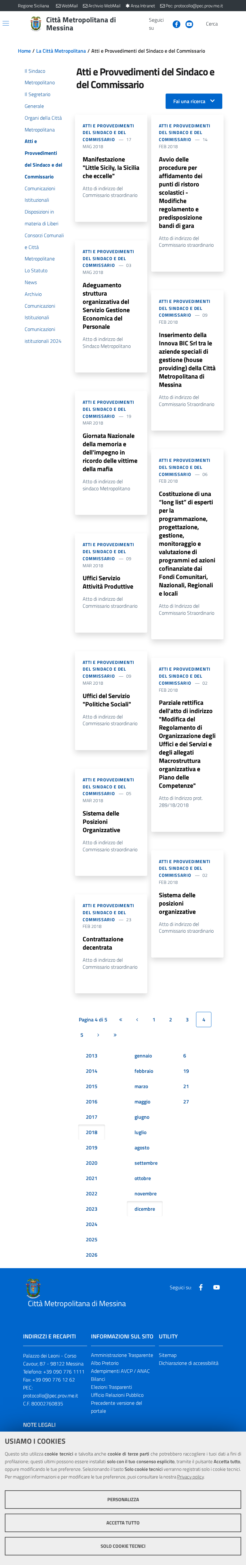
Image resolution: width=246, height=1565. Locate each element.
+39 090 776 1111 (64, 1371)
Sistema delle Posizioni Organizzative (101, 821)
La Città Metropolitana (61, 51)
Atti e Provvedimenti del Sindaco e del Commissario (108, 132)
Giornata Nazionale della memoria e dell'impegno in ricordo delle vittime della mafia (110, 452)
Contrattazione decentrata (103, 943)
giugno (142, 1117)
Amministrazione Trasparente (122, 1355)
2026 (91, 1255)
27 (186, 1101)
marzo (141, 1086)
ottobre (143, 1178)
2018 (91, 1132)
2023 (91, 1209)
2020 (91, 1163)
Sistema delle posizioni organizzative (177, 903)
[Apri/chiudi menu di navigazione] (6, 23)
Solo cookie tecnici (123, 1546)
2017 (91, 1117)
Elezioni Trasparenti (111, 1387)
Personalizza (123, 1499)
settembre (146, 1163)
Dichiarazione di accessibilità (188, 1363)
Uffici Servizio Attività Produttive (108, 582)
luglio (140, 1132)
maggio (142, 1101)
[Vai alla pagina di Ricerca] (224, 24)
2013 (91, 1055)
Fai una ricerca (189, 101)
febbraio (144, 1071)
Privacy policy (190, 1476)
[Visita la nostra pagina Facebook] (174, 23)
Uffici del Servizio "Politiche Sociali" (107, 700)
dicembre (145, 1209)
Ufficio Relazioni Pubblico (117, 1395)
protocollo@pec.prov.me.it (50, 1395)
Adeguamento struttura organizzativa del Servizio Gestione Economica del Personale (106, 305)
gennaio (143, 1055)
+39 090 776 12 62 (53, 1379)
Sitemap (167, 1355)
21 (186, 1086)
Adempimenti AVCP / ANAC (120, 1371)
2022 (91, 1193)
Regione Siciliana (33, 5)
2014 (91, 1071)
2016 (91, 1101)
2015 (91, 1086)
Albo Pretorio (105, 1363)
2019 (91, 1147)
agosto (142, 1147)
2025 (91, 1239)
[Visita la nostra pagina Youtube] (186, 23)
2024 (91, 1224)
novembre (146, 1193)
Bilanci (98, 1379)
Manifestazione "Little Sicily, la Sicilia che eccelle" (111, 167)
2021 (91, 1178)
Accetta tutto (123, 1522)
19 (186, 1071)
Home (24, 51)
